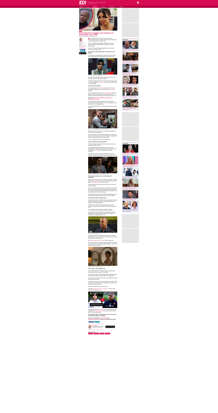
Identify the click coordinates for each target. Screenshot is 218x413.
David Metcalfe (107, 92)
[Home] (82, 3)
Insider (121, 6)
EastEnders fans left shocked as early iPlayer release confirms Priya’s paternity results (130, 97)
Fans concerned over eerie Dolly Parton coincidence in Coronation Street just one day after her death (130, 85)
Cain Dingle (102, 88)
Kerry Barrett (81, 41)
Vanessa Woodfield (96, 182)
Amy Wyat (112, 89)
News (81, 6)
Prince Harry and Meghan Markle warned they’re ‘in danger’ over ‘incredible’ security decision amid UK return (130, 210)
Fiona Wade (100, 82)
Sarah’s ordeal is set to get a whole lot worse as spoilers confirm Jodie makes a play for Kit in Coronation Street (130, 62)
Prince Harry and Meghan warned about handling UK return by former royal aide (130, 177)
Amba (96, 150)
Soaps (95, 6)
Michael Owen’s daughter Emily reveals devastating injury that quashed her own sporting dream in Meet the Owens (130, 188)
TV (88, 6)
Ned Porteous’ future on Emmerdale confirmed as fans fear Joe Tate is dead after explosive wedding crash (130, 73)
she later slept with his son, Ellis (97, 240)
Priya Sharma (83, 48)
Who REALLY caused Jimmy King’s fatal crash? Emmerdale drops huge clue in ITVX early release (130, 50)
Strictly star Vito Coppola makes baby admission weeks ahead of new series (129, 199)
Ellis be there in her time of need (99, 288)
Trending (112, 6)
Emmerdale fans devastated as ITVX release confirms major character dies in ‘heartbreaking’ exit (130, 108)
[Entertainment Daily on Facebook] (138, 2)
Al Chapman (83, 46)
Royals (103, 6)
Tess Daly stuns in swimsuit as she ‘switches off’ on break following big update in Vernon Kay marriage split (130, 165)
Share (82, 49)
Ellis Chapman (96, 333)
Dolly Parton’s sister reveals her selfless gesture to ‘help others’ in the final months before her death (130, 154)
